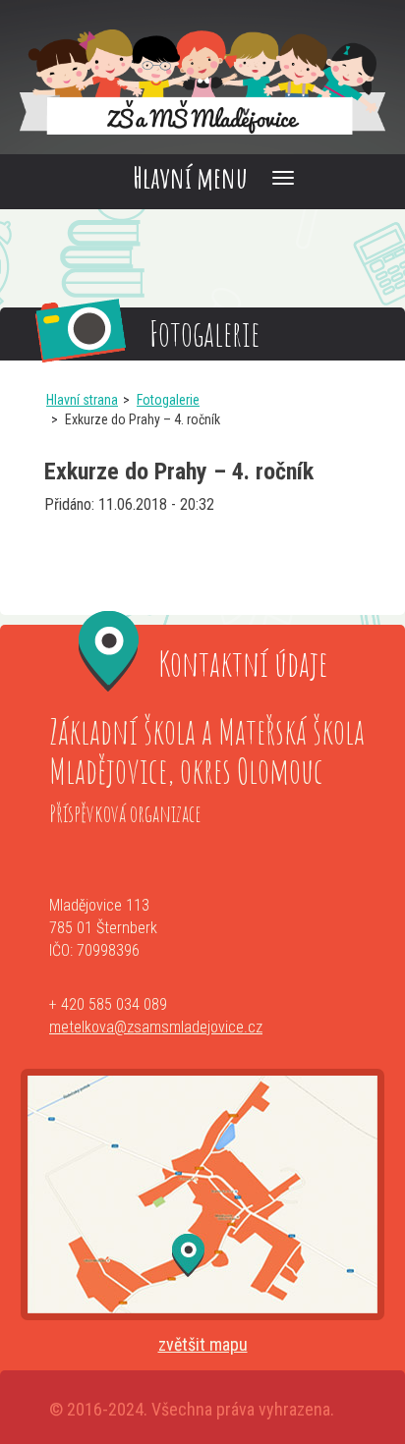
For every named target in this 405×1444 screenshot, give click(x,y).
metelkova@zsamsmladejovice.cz (155, 1027)
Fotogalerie (168, 400)
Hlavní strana (82, 400)
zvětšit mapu (203, 1344)
